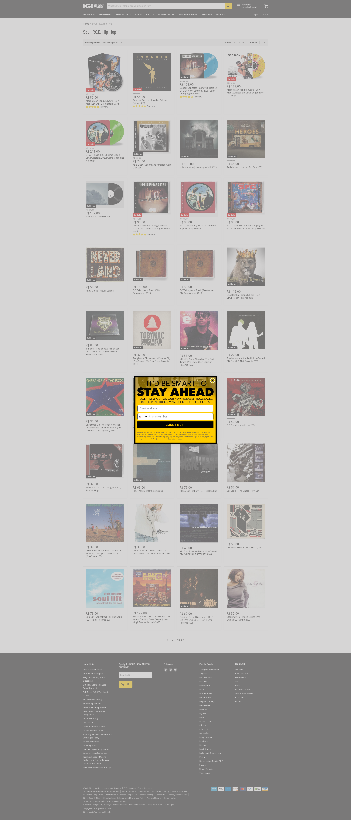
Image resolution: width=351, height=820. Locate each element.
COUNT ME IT (175, 425)
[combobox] (142, 416)
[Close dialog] (212, 380)
